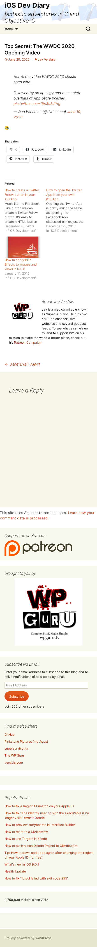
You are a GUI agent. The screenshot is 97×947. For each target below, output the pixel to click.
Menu (9, 29)
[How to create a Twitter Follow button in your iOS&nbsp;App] (25, 210)
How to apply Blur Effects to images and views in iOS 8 (21, 264)
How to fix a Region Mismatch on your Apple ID (39, 806)
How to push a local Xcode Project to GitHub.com (41, 846)
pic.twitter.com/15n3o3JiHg (37, 103)
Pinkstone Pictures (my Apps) (26, 741)
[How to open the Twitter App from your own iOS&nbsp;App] (67, 210)
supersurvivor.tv (16, 748)
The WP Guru (14, 755)
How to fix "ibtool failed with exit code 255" (37, 878)
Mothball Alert (22, 364)
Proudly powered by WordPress (28, 938)
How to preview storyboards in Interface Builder (40, 825)
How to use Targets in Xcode (26, 839)
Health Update (15, 871)
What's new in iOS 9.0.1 (22, 864)
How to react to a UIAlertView (26, 832)
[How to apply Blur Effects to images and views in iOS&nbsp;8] (23, 247)
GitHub (10, 734)
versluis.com (14, 762)
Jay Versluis (46, 59)
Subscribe (16, 696)
